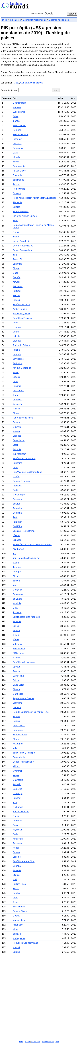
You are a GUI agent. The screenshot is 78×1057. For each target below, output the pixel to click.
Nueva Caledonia (21, 241)
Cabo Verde (18, 685)
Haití (15, 802)
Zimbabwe (18, 807)
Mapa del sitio (48, 1042)
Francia (16, 232)
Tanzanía (17, 843)
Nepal (16, 848)
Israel (15, 220)
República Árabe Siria (23, 861)
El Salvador (18, 653)
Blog (57, 1042)
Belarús (16, 504)
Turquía (16, 395)
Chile (15, 381)
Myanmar (17, 771)
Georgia (17, 571)
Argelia (16, 630)
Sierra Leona (19, 906)
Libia (15, 608)
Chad (15, 897)
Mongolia (17, 590)
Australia (17, 143)
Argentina (17, 399)
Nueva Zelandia (20, 211)
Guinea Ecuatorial (21, 481)
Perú (15, 517)
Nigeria (16, 716)
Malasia (16, 408)
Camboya (17, 793)
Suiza (15, 116)
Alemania (17, 202)
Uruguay (17, 341)
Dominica (17, 485)
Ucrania (16, 721)
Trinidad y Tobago (21, 345)
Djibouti (16, 666)
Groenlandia (19, 166)
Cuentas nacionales (59, 20)
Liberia (16, 915)
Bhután (16, 689)
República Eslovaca (22, 318)
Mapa (16, 82)
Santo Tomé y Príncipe (24, 753)
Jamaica (17, 567)
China (16, 413)
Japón (16, 236)
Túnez (16, 639)
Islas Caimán (19, 125)
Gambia (16, 893)
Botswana (17, 499)
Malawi (16, 947)
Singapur (17, 139)
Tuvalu (16, 635)
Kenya (16, 775)
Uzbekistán (18, 676)
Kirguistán (18, 839)
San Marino (18, 180)
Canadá (17, 193)
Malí (15, 879)
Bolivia (16, 680)
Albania (16, 576)
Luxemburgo (19, 112)
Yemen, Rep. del (21, 811)
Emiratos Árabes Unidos (25, 216)
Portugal (17, 291)
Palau (16, 372)
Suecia (16, 161)
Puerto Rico (18, 259)
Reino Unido (19, 189)
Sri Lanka (17, 599)
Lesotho (17, 857)
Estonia (16, 295)
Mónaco (17, 107)
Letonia (16, 336)
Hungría (17, 354)
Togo (15, 902)
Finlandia (17, 175)
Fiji (14, 553)
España (16, 277)
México (16, 431)
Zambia (16, 816)
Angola (16, 671)
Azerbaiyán (18, 549)
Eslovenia (17, 286)
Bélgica (16, 207)
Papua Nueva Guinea (23, 698)
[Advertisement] (39, 999)
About (27, 1042)
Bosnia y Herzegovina (23, 531)
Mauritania (18, 780)
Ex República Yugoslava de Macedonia (32, 544)
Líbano (16, 535)
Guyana (16, 422)
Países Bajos (19, 170)
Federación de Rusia (23, 417)
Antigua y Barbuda (22, 368)
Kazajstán (17, 404)
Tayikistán (17, 829)
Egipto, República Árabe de (26, 617)
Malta (15, 273)
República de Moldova (24, 662)
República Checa (21, 304)
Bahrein (16, 300)
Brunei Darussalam (22, 250)
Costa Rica (18, 390)
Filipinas (17, 657)
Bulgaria (17, 449)
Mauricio (17, 427)
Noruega (17, 130)
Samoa (16, 580)
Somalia (17, 934)
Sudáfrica (17, 526)
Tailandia (17, 508)
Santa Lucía (18, 440)
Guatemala (18, 594)
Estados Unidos (20, 134)
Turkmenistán (19, 454)
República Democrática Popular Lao (31, 712)
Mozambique (19, 920)
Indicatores (15, 20)
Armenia (17, 621)
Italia (15, 255)
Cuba (15, 467)
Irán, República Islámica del (26, 558)
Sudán (16, 834)
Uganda (17, 866)
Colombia (17, 513)
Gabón (16, 476)
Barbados (17, 363)
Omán (16, 331)
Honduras (17, 730)
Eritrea (16, 888)
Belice (16, 626)
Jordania (17, 612)
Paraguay (17, 522)
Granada (17, 436)
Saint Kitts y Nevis (21, 313)
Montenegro (19, 494)
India (15, 748)
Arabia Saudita (20, 309)
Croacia (16, 377)
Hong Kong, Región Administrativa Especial (34, 198)
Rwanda (17, 870)
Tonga (16, 562)
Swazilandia (19, 648)
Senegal (17, 798)
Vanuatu (17, 707)
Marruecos (18, 694)
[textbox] (35, 90)
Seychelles (18, 359)
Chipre (16, 268)
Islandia (16, 157)
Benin (16, 825)
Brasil (15, 445)
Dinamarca (18, 148)
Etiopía (16, 875)
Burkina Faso (19, 884)
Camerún (17, 789)
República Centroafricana (25, 943)
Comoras (17, 820)
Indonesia (17, 644)
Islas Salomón (20, 734)
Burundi (16, 952)
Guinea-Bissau (20, 911)
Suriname (17, 463)
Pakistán (17, 784)
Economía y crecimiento (35, 20)
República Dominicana (24, 458)
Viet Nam (17, 703)
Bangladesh (19, 757)
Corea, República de (23, 245)
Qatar (15, 152)
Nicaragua (18, 743)
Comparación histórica (31, 82)
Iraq (15, 585)
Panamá (17, 386)
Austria (16, 184)
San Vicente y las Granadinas (27, 472)
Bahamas (17, 264)
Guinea (16, 852)
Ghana (16, 739)
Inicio (4, 20)
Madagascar (19, 938)
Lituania (17, 327)
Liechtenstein (19, 103)
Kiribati (16, 766)
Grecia (16, 322)
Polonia (16, 350)
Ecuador (17, 540)
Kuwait (16, 282)
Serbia (16, 490)
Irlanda (16, 121)
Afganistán (18, 925)
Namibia (17, 603)
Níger (15, 929)
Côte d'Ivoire (19, 725)
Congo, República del (23, 762)
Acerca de (35, 1042)
